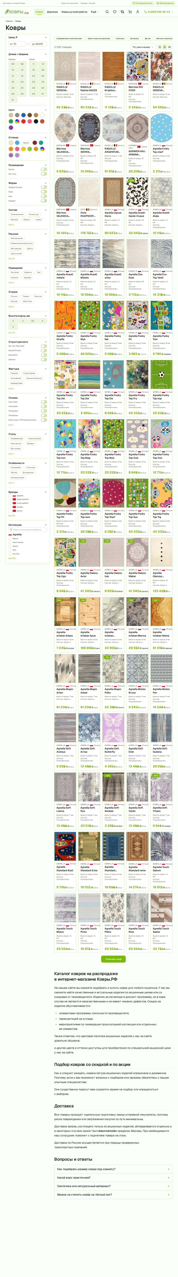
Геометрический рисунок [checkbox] (22, 243)
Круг (11, 196)
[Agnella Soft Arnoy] (89, 741)
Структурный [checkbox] (29, 373)
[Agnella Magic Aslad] (89, 682)
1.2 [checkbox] (22, 70)
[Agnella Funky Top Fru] (137, 388)
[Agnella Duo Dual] (137, 268)
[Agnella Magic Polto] (113, 682)
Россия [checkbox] (14, 296)
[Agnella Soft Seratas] (113, 801)
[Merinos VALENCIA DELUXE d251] (65, 207)
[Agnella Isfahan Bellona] (113, 624)
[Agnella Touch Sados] (161, 923)
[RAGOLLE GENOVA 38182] (161, 81)
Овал (11, 192)
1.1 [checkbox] (33, 64)
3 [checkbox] (22, 321)
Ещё (93, 11)
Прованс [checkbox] (30, 443)
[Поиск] (107, 12)
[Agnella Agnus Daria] (113, 207)
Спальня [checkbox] (14, 277)
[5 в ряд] (164, 47)
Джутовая (13, 402)
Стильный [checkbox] (30, 467)
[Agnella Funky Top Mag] (89, 447)
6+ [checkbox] (43, 94)
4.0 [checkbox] (33, 88)
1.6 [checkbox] (22, 76)
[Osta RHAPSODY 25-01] (89, 207)
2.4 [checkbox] (12, 88)
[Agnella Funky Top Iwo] (65, 447)
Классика (120, 38)
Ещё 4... (12, 483)
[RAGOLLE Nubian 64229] (89, 81)
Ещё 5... (12, 388)
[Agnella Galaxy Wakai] (137, 566)
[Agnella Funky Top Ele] (113, 388)
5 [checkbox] (13, 327)
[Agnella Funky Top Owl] (161, 447)
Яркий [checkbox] (26, 143)
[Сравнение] (122, 12)
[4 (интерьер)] (169, 47)
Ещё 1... (11, 425)
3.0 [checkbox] (22, 94)
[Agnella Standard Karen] (113, 861)
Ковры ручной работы (74, 11)
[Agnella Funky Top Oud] (137, 447)
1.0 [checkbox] (13, 70)
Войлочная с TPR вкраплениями (22, 420)
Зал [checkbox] (39, 272)
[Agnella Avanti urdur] (113, 268)
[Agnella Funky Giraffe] (65, 329)
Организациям (167, 3)
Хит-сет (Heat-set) (16, 346)
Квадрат (12, 201)
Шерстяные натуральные (99, 38)
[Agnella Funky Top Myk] (113, 447)
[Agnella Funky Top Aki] (65, 388)
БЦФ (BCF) (13, 355)
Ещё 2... (12, 224)
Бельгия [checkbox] (38, 296)
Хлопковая (13, 406)
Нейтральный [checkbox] (17, 238)
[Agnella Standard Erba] (89, 861)
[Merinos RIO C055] (137, 81)
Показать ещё (113, 959)
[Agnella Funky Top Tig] (161, 507)
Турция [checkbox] (26, 296)
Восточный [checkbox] (16, 448)
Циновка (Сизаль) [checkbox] (34, 378)
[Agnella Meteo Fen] (161, 682)
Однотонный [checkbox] (16, 253)
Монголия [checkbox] (27, 301)
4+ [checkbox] (13, 100)
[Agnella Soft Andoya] (65, 741)
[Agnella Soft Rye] (89, 801)
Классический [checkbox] (34, 438)
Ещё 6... (12, 282)
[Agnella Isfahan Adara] (65, 624)
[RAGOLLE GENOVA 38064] (65, 81)
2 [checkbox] (13, 321)
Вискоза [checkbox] (14, 219)
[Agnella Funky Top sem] (89, 507)
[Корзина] (130, 12)
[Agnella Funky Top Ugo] (65, 566)
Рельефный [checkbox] (16, 378)
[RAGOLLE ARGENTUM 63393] (113, 144)
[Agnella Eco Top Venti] (161, 268)
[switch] (44, 169)
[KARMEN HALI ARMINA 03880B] (137, 144)
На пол (11, 169)
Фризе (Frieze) (15, 350)
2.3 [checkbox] (33, 76)
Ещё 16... (12, 258)
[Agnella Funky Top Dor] (89, 388)
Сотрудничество (144, 3)
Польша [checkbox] (14, 301)
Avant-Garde (18, 542)
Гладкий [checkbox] (14, 373)
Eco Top (16, 554)
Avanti (15, 546)
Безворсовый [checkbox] (16, 383)
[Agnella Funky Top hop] (161, 388)
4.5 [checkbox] (42, 88)
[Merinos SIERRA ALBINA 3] (89, 144)
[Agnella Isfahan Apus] (89, 624)
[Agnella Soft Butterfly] (113, 741)
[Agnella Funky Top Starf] (113, 507)
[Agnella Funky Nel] (113, 329)
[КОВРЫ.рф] (17, 12)
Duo (14, 550)
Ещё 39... (12, 515)
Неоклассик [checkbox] (16, 443)
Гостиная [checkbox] (15, 272)
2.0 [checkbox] (22, 82)
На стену (12, 174)
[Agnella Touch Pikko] (113, 923)
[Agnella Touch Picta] (89, 923)
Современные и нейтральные (69, 38)
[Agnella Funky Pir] (137, 329)
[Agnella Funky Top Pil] (65, 507)
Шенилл (12, 359)
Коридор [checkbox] (27, 277)
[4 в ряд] (159, 47)
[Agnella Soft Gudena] (161, 741)
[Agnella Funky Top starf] (161, 144)
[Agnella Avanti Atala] (161, 207)
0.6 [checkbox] (12, 64)
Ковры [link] (18, 21)
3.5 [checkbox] (42, 82)
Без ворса (134, 38)
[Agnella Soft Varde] (137, 801)
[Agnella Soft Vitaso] (161, 801)
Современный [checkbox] (17, 438)
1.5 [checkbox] (13, 76)
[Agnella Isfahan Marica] (137, 624)
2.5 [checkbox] (22, 88)
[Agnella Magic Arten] (65, 682)
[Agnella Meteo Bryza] (137, 682)
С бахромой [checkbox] (16, 467)
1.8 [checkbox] (13, 82)
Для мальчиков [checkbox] (17, 477)
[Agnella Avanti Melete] (89, 268)
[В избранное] (72, 55)
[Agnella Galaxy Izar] (113, 566)
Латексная (13, 415)
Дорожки (52, 11)
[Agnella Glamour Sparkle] (161, 566)
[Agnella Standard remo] (137, 861)
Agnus (15, 538)
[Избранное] (115, 12)
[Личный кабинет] (138, 12)
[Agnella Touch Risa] (137, 923)
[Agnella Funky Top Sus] (137, 507)
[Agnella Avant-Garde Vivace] (137, 207)
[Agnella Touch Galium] (161, 861)
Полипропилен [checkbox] (17, 214)
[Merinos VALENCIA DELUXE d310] (65, 144)
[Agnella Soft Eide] (137, 741)
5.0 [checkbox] (33, 94)
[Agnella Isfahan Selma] (161, 624)
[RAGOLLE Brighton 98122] (113, 81)
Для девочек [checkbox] (28, 472)
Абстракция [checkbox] (16, 248)
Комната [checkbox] (28, 272)
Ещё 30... (12, 332)
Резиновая (13, 411)
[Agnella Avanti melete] (65, 268)
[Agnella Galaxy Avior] (89, 566)
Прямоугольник (15, 187)
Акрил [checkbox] (38, 219)
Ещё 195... (12, 558)
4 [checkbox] (42, 321)
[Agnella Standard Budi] (65, 861)
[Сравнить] (72, 61)
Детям (148, 38)
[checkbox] (11, 115)
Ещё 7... (11, 454)
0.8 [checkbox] (22, 64)
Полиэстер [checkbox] (34, 214)
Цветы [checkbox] (30, 248)
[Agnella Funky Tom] (161, 329)
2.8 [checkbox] (12, 94)
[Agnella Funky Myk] (89, 329)
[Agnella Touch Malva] (65, 923)
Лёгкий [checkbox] (14, 472)
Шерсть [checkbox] (26, 219)
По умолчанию (141, 47)
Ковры (39, 11)
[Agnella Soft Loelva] (65, 801)
